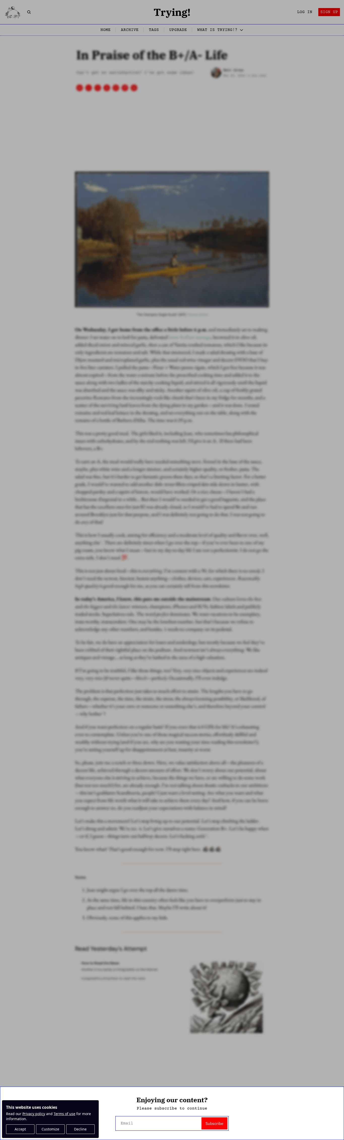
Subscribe (214, 1123)
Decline (80, 1129)
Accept (20, 1129)
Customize (50, 1129)
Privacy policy (33, 1113)
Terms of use (64, 1113)
